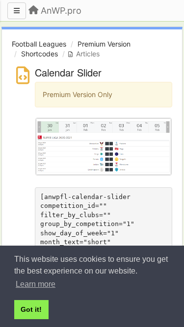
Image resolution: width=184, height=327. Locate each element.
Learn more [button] (35, 284)
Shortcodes (39, 54)
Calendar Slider (68, 72)
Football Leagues (39, 44)
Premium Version (104, 44)
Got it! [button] (31, 309)
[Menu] (16, 10)
